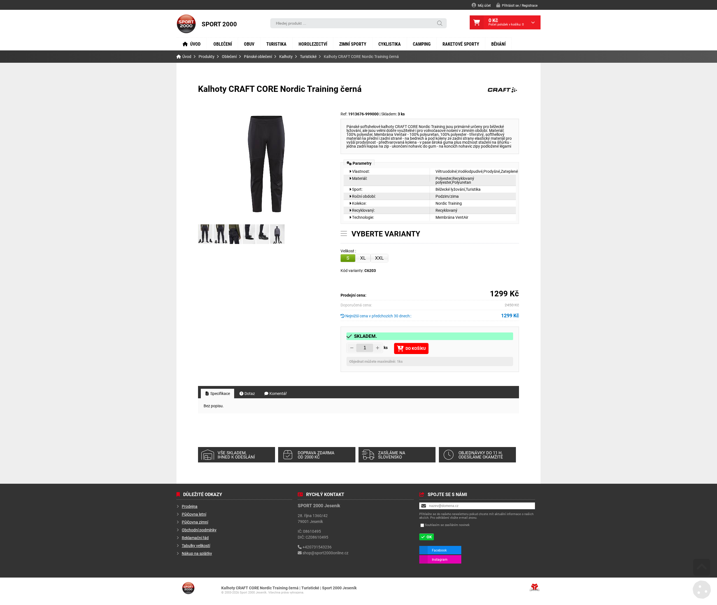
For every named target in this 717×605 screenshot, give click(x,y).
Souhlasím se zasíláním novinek (447, 525)
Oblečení (222, 44)
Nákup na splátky (197, 553)
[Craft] (502, 94)
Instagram (440, 559)
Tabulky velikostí (196, 545)
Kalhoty (286, 57)
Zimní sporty (352, 44)
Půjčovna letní (194, 514)
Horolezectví (313, 44)
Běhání (498, 44)
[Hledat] (440, 24)
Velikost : (349, 251)
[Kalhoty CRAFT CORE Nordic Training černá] (266, 164)
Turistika (276, 44)
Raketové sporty (461, 44)
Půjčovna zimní (195, 522)
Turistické (308, 57)
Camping (421, 44)
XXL (379, 258)
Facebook (439, 550)
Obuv (249, 44)
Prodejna (189, 506)
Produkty (207, 57)
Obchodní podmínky (199, 529)
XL (363, 258)
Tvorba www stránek (535, 587)
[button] (517, 5)
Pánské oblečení (258, 57)
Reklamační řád (195, 537)
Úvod (186, 24)
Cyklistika (389, 44)
